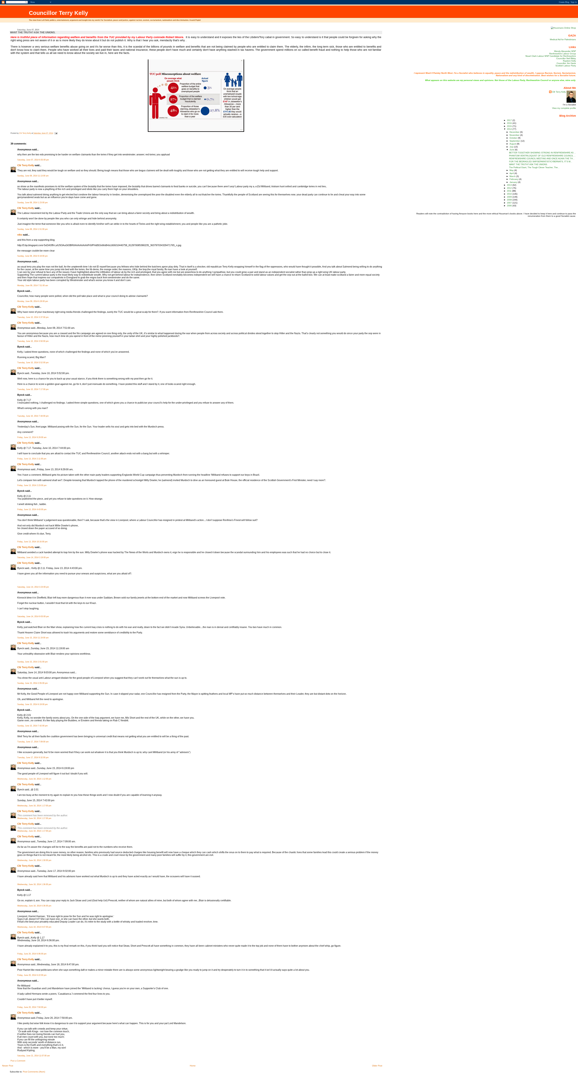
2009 (509, 197)
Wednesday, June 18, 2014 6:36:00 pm (34, 906)
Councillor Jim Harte (566, 63)
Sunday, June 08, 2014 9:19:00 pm (32, 256)
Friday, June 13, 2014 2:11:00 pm (31, 459)
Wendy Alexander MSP (565, 51)
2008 (509, 200)
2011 (509, 191)
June (512, 149)
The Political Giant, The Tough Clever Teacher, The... (534, 167)
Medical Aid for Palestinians (563, 39)
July (512, 147)
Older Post (377, 1065)
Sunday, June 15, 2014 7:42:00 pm (32, 726)
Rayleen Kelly (569, 61)
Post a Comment (18, 1061)
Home (193, 1065)
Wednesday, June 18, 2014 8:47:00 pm (34, 927)
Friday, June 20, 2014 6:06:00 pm (32, 954)
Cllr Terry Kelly (25, 165)
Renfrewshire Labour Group (562, 53)
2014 (509, 129)
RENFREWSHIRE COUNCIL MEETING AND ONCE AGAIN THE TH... (542, 158)
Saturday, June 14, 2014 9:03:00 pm (33, 616)
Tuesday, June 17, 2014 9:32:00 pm (33, 757)
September (515, 141)
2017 (509, 120)
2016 (509, 123)
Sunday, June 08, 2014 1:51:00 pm (32, 229)
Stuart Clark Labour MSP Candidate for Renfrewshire (550, 56)
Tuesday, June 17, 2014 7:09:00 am (33, 742)
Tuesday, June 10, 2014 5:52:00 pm (33, 363)
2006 (509, 205)
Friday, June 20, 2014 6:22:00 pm (32, 975)
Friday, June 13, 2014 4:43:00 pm (32, 509)
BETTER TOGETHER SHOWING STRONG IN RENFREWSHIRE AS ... (542, 152)
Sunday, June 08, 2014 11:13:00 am (33, 176)
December (515, 132)
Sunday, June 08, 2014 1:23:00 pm (32, 203)
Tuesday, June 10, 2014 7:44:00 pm (33, 416)
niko (19, 234)
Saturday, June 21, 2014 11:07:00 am (33, 1056)
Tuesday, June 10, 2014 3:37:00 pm (33, 317)
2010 (509, 194)
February (514, 179)
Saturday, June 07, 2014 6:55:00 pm (33, 160)
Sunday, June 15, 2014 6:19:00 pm (32, 704)
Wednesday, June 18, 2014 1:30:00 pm (34, 860)
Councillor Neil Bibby (566, 58)
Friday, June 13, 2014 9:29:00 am (32, 437)
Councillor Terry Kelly (58, 13)
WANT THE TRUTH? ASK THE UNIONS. (528, 164)
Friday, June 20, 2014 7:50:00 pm (32, 1007)
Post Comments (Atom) (34, 1071)
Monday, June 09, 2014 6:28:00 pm (32, 301)
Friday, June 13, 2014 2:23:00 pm (32, 485)
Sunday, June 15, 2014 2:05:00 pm (32, 683)
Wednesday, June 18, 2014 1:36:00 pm (34, 884)
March (513, 176)
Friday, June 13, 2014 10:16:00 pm (32, 542)
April (512, 173)
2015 (509, 126)
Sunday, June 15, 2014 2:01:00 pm (32, 662)
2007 (509, 203)
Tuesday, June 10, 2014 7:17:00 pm (33, 389)
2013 (509, 185)
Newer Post (7, 1065)
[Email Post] (56, 133)
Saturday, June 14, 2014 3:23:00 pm (33, 587)
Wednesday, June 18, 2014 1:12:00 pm (34, 779)
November (515, 135)
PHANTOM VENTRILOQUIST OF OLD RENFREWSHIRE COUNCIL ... (542, 155)
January (514, 182)
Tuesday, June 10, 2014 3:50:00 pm (33, 341)
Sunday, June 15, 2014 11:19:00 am (33, 638)
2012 (509, 188)
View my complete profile (564, 108)
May (512, 170)
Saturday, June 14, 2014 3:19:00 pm (33, 557)
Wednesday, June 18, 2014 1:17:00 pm (34, 806)
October (514, 138)
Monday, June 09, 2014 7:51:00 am (32, 285)
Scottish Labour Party (565, 65)
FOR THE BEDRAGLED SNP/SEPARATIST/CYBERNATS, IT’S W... (540, 161)
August (513, 144)
